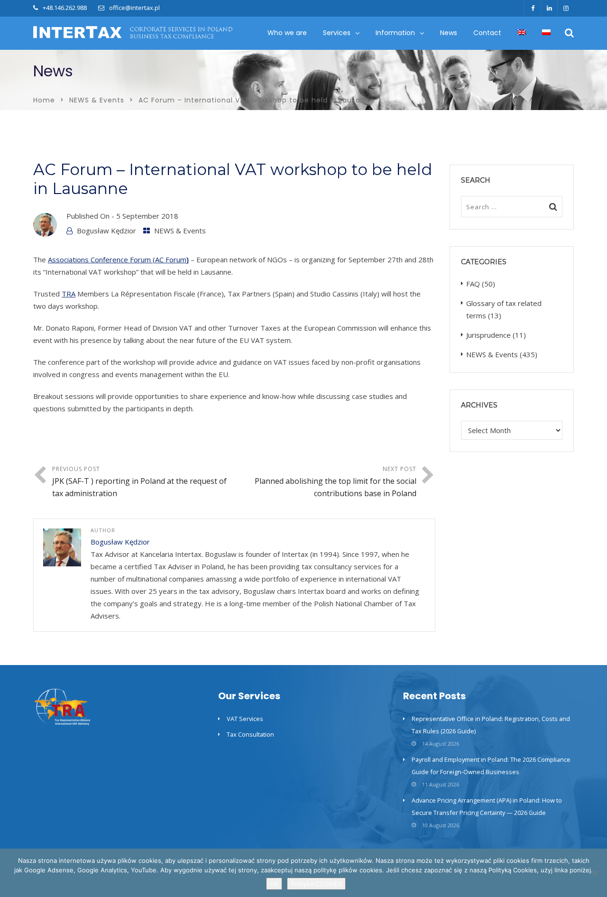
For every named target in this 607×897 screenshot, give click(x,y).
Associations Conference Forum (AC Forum (118, 259)
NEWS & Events (96, 100)
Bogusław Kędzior (106, 230)
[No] (595, 873)
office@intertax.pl (134, 7)
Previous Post (139, 482)
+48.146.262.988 (65, 7)
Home (44, 100)
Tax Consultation (250, 734)
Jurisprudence (488, 335)
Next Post (335, 482)
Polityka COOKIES (316, 884)
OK (274, 884)
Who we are (287, 32)
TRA (68, 293)
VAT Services (245, 718)
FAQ (473, 283)
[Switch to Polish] (546, 33)
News (448, 32)
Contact (487, 32)
